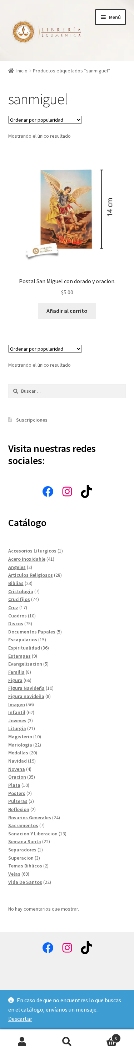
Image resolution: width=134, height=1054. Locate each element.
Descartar (20, 1018)
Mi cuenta (22, 1042)
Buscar (67, 1042)
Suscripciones (32, 420)
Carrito (103, 1035)
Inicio (22, 70)
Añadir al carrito (67, 310)
